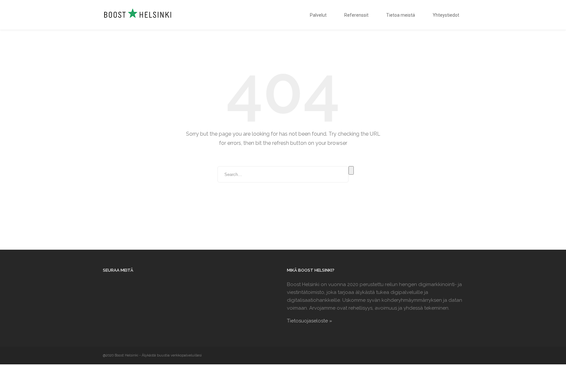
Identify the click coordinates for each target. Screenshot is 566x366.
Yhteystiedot (446, 15)
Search (351, 170)
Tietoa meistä (400, 15)
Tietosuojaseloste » (309, 321)
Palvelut (318, 15)
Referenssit (356, 15)
